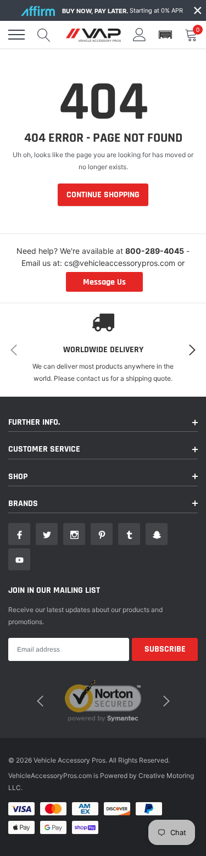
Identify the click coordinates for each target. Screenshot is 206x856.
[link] (19, 534)
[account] (139, 34)
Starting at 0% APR (122, 11)
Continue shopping (103, 195)
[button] (165, 35)
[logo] (93, 34)
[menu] (16, 34)
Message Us (104, 282)
